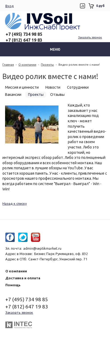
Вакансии (13, 94)
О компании (27, 64)
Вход (9, 6)
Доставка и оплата (22, 278)
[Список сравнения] (82, 6)
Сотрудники (78, 87)
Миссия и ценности (22, 87)
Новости (52, 87)
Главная (8, 64)
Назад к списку (14, 203)
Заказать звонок (90, 37)
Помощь (13, 285)
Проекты (47, 64)
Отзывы (57, 94)
